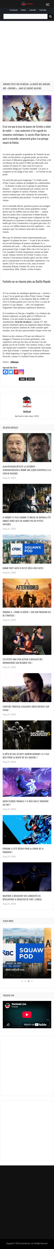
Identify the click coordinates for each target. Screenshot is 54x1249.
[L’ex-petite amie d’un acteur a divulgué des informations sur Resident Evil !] (27, 640)
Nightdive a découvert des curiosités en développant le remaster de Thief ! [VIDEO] (22, 897)
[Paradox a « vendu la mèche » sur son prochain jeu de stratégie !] (27, 593)
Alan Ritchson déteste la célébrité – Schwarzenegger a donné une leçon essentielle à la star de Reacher (27, 470)
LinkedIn (32, 10)
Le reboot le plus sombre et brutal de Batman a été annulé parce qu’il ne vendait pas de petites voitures (27, 521)
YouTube (42, 10)
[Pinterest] (16, 371)
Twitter (23, 10)
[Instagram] (21, 371)
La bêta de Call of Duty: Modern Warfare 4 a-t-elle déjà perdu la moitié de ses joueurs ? (26, 755)
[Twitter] (10, 371)
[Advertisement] (27, 48)
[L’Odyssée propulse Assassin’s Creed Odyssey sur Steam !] (27, 687)
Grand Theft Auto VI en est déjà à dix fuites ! (23, 568)
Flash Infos (8, 921)
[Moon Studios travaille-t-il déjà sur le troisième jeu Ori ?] (27, 782)
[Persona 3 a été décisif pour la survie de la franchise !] (27, 829)
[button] (22, 981)
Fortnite (30, 379)
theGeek (27, 411)
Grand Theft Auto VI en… (15, 969)
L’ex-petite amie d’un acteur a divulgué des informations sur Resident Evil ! (23, 661)
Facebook (14, 10)
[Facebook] (5, 371)
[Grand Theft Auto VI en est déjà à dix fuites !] (27, 549)
